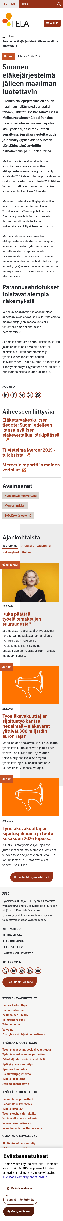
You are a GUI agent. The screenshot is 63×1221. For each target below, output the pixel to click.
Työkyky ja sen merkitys (17, 1064)
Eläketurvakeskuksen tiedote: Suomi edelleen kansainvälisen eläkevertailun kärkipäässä (30, 427)
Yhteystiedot (12, 929)
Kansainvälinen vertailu (21, 495)
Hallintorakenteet (13, 1010)
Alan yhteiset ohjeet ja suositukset (24, 1034)
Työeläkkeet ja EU (13, 1079)
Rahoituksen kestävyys (17, 1104)
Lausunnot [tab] (44, 546)
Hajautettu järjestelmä (16, 1074)
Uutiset (8, 56)
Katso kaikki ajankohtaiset (31, 877)
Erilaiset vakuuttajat (15, 1005)
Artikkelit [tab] (27, 546)
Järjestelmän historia (15, 1083)
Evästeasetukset (22, 1188)
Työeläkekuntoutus (14, 1069)
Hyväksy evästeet (19, 1211)
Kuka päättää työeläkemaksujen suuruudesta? (21, 619)
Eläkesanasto (12, 947)
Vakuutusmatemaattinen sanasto (23, 1128)
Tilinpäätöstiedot (13, 1019)
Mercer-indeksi (15, 505)
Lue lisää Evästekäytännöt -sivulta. (25, 1177)
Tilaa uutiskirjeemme (19, 982)
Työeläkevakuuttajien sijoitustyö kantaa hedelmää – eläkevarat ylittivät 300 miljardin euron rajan (26, 726)
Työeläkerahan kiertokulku (19, 1113)
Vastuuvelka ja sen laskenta (19, 1118)
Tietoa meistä (12, 935)
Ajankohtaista (13, 941)
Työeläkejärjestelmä (18, 515)
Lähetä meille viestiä (17, 953)
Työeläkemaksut (12, 1108)
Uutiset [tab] (27, 552)
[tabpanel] (31, 716)
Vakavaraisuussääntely (17, 1123)
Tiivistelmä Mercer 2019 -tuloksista (28, 452)
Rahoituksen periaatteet (17, 1099)
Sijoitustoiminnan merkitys (19, 1143)
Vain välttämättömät (20, 1199)
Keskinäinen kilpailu (15, 1015)
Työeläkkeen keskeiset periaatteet (24, 1054)
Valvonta (7, 1029)
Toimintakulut (11, 1024)
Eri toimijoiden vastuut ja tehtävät (23, 1059)
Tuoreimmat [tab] (10, 546)
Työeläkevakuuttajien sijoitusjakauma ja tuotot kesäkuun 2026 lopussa (28, 833)
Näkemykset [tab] (10, 552)
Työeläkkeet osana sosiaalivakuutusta (26, 1049)
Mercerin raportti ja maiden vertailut (31, 467)
